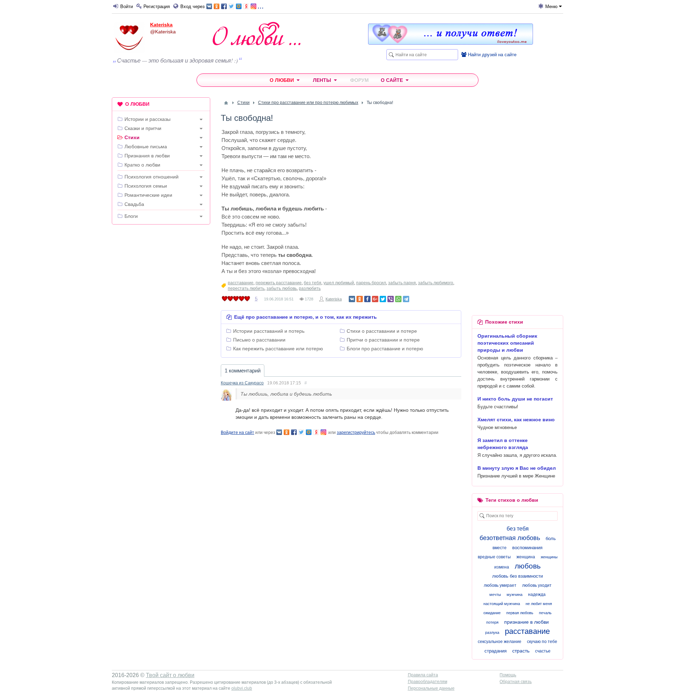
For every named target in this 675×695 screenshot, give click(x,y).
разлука (492, 632)
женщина (525, 556)
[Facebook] (367, 299)
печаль (545, 613)
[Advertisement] (161, 337)
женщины (549, 557)
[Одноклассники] (359, 299)
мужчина (514, 594)
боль (551, 538)
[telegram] (406, 299)
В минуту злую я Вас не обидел (516, 468)
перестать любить (246, 288)
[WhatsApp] (398, 299)
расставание (240, 282)
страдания (495, 651)
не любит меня (539, 604)
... (260, 5)
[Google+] (375, 299)
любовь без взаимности (517, 576)
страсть (520, 651)
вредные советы (494, 556)
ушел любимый (338, 282)
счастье (543, 651)
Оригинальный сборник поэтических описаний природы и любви (507, 343)
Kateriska (161, 24)
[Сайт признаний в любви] (450, 43)
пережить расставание (279, 282)
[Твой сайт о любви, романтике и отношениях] (257, 33)
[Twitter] (383, 299)
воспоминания (527, 547)
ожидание (492, 613)
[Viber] (390, 299)
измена (501, 567)
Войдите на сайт (237, 432)
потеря (492, 622)
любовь (528, 566)
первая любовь (519, 613)
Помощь (508, 675)
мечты (495, 594)
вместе (500, 547)
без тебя (312, 282)
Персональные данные (431, 688)
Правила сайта (423, 675)
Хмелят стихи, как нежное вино (516, 419)
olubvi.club (241, 688)
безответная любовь (510, 537)
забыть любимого (435, 282)
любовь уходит (537, 585)
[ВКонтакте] (352, 299)
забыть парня (402, 282)
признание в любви (526, 622)
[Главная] (226, 103)
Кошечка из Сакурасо (242, 383)
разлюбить (310, 288)
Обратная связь (516, 681)
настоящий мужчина (501, 604)
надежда (537, 594)
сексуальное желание (499, 641)
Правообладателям (427, 681)
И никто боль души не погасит (515, 399)
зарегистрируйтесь (356, 432)
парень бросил (371, 282)
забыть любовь (281, 288)
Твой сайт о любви (170, 675)
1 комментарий (243, 371)
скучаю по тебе (542, 641)
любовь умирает (500, 585)
